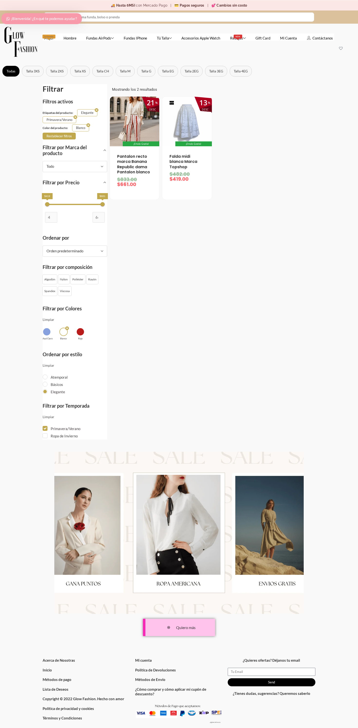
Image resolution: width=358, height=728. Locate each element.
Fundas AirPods (98, 38)
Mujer (49, 37)
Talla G (146, 71)
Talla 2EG (191, 71)
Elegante (58, 392)
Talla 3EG (216, 71)
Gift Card (262, 38)
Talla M (125, 71)
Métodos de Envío (150, 679)
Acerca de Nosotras (59, 660)
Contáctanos (322, 38)
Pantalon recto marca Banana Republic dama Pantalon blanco (133, 164)
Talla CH (102, 71)
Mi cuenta (143, 660)
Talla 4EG (241, 71)
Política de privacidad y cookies (68, 708)
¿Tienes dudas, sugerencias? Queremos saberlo (271, 693)
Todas (11, 71)
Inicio (47, 670)
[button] (49, 279)
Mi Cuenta (288, 38)
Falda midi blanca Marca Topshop (183, 162)
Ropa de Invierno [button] (64, 436)
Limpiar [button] (48, 320)
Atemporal (59, 377)
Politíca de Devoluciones (155, 670)
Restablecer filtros (59, 136)
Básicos (57, 384)
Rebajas (236, 37)
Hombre (70, 38)
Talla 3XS (32, 71)
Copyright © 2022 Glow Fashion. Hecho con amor (83, 699)
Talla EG (168, 71)
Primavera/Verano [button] (65, 428)
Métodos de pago (57, 679)
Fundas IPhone (135, 38)
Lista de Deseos (55, 689)
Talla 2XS (57, 71)
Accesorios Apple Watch (200, 38)
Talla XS (80, 71)
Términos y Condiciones (62, 718)
